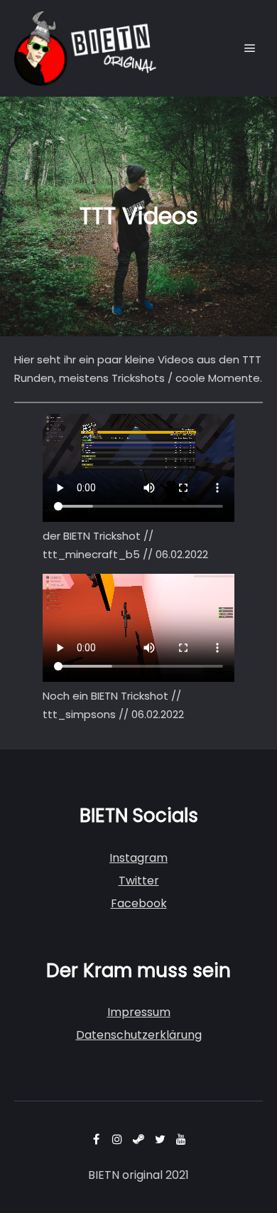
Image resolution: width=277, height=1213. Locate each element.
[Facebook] (96, 1139)
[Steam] (138, 1139)
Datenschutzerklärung (139, 1035)
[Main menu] (250, 48)
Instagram (138, 858)
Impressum (138, 1012)
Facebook (139, 903)
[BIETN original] (85, 48)
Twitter (139, 880)
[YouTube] (181, 1139)
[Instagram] (117, 1139)
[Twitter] (160, 1139)
